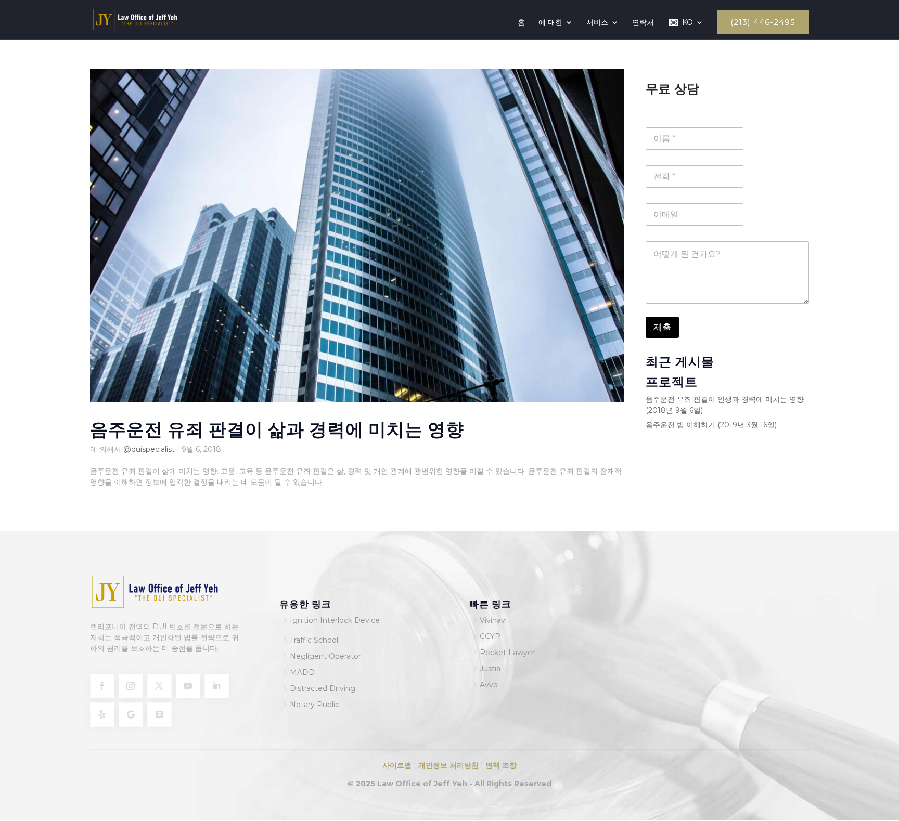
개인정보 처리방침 (447, 765)
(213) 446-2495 (762, 22)
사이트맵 (398, 765)
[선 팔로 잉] (159, 714)
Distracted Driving (322, 688)
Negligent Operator (325, 656)
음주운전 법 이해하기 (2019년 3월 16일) (711, 424)
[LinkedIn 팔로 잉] (216, 686)
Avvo (489, 684)
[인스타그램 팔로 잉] (131, 686)
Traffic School (314, 640)
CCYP (490, 636)
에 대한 (550, 23)
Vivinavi (493, 620)
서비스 (597, 23)
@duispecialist (149, 449)
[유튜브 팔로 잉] (188, 686)
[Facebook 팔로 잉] (102, 686)
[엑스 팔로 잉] (159, 686)
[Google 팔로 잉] (131, 714)
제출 (662, 327)
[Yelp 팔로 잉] (102, 714)
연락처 (643, 23)
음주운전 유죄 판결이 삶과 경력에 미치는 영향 (277, 428)
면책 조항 (501, 765)
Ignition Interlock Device (335, 620)
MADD (302, 672)
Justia (490, 668)
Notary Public (314, 704)
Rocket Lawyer (507, 652)
